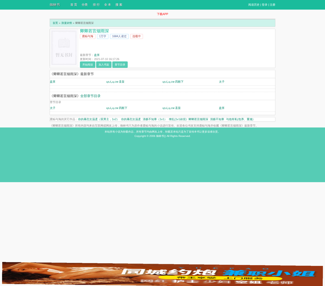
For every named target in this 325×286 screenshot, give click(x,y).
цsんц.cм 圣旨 (115, 81)
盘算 (97, 55)
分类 (85, 4)
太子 (222, 81)
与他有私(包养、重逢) (239, 119)
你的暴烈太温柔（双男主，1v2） (98, 119)
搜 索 (118, 4)
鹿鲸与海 (87, 36)
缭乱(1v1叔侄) (178, 119)
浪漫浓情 (66, 22)
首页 (55, 22)
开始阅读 (87, 64)
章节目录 (120, 64)
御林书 (55, 5)
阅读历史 (254, 4)
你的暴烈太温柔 (131, 119)
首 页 (73, 4)
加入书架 (104, 64)
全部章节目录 (90, 96)
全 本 (107, 4)
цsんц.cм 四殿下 (173, 81)
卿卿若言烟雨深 (198, 119)
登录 (264, 4)
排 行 (96, 4)
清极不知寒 (217, 119)
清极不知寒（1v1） (155, 119)
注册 (272, 4)
